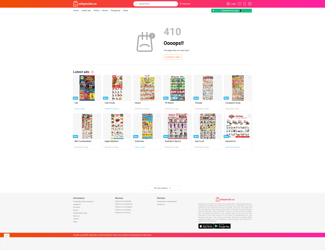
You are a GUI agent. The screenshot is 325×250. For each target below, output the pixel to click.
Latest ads (86, 10)
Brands (75, 210)
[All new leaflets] (92, 72)
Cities (125, 10)
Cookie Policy (146, 235)
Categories (115, 10)
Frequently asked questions (83, 201)
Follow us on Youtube (123, 210)
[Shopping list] (250, 4)
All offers (76, 207)
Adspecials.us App (80, 213)
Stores (105, 10)
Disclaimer (108, 235)
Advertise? (77, 204)
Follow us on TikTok (122, 213)
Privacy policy (135, 235)
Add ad (76, 219)
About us (76, 216)
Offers (96, 10)
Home (76, 10)
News (75, 222)
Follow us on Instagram (123, 207)
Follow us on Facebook (123, 204)
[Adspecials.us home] (85, 4)
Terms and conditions (121, 235)
